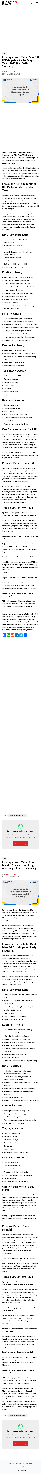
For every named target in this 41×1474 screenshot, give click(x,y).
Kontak (21, 1463)
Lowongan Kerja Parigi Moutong (17, 1415)
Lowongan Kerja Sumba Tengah (17, 815)
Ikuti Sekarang (20, 844)
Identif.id (13, 72)
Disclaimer (29, 1463)
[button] (31, 3)
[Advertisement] (20, 28)
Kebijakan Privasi (20, 1467)
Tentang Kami (13, 1463)
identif (7, 72)
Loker (4, 53)
